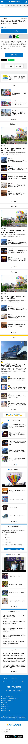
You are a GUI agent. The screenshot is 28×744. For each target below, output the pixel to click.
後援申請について (5, 706)
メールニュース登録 (6, 710)
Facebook (8, 690)
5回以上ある (7, 542)
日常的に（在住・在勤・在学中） (13, 544)
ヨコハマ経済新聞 (14, 2)
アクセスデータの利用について (8, 700)
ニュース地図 (4, 18)
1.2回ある (7, 537)
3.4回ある (7, 539)
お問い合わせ (5, 702)
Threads (20, 690)
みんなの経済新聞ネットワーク (14, 725)
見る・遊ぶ (13, 5)
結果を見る (19, 549)
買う (18, 5)
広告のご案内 (5, 704)
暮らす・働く (22, 5)
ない (5, 534)
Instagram (16, 690)
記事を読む (14, 55)
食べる (7, 5)
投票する (9, 549)
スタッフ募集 (5, 708)
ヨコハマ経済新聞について (7, 696)
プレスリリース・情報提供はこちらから (10, 698)
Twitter (12, 690)
